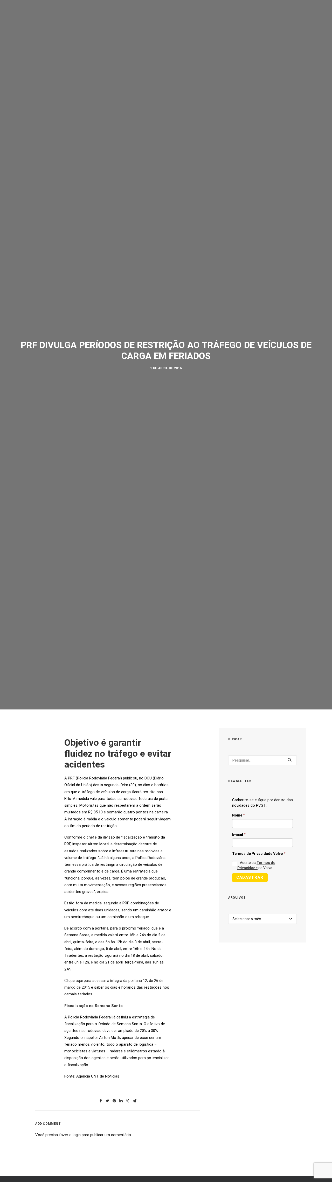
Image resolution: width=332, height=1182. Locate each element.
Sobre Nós (29, 20)
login (77, 1134)
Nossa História (226, 20)
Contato (296, 20)
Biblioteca (265, 20)
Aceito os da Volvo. (256, 865)
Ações (57, 20)
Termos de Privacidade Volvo (258, 854)
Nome (238, 815)
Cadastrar (250, 877)
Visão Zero (85, 20)
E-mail (238, 834)
